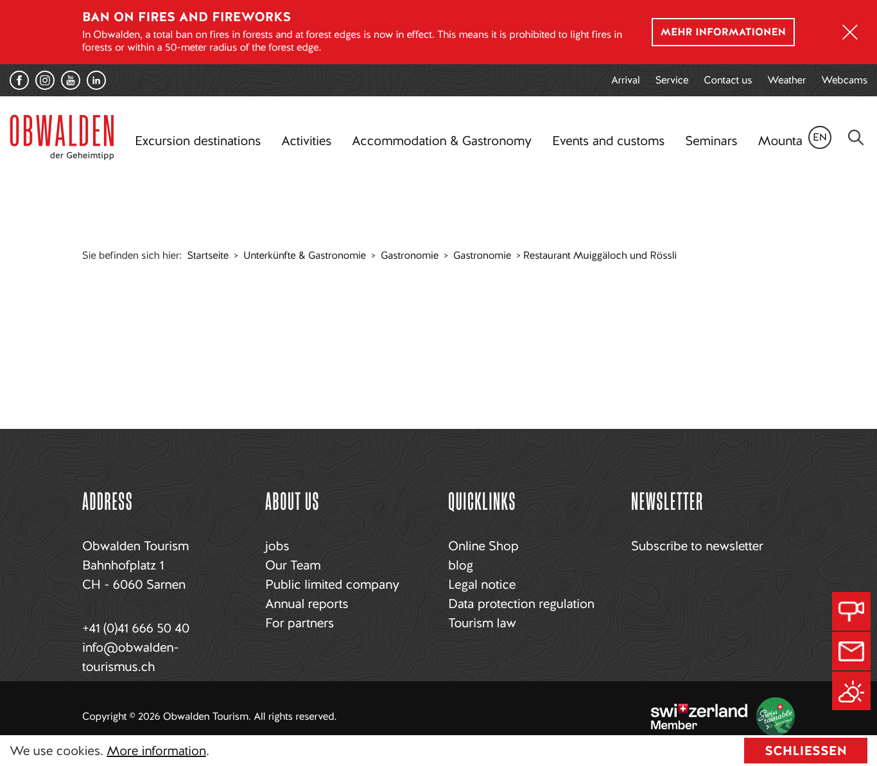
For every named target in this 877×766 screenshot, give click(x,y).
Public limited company (332, 584)
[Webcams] (851, 611)
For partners (299, 622)
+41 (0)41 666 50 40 (135, 628)
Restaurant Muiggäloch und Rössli (600, 255)
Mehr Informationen (723, 32)
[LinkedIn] (96, 80)
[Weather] (851, 691)
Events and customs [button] (608, 140)
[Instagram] (45, 80)
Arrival (625, 80)
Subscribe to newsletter (697, 545)
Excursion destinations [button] (198, 140)
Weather (786, 80)
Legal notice (482, 584)
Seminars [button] (711, 140)
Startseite (208, 255)
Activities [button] (306, 140)
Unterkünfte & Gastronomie (304, 255)
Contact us (728, 80)
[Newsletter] (851, 651)
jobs (277, 545)
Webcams (844, 80)
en (820, 137)
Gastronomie (409, 255)
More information (156, 750)
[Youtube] (70, 80)
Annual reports (306, 603)
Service (672, 80)
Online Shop (483, 545)
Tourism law (482, 622)
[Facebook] (19, 80)
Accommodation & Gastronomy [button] (442, 140)
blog (460, 565)
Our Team (292, 565)
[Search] (856, 137)
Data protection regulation (521, 603)
